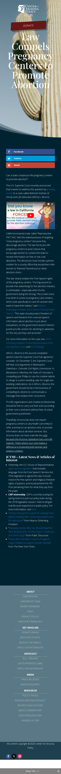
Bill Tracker (30, 658)
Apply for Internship (30, 647)
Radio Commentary (30, 710)
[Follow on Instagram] (19, 756)
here (34, 509)
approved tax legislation (20, 468)
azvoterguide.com (30, 715)
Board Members (30, 606)
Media (30, 674)
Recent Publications (30, 705)
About (31, 591)
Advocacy (30, 653)
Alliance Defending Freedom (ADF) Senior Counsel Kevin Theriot (30, 309)
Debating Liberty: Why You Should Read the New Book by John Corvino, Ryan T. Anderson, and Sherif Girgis (31, 531)
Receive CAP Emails (30, 642)
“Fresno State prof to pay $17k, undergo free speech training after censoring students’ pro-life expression (31, 517)
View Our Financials (30, 621)
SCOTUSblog (37, 346)
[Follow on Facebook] (8, 756)
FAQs (30, 611)
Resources (30, 690)
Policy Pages (30, 695)
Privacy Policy (30, 616)
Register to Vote (30, 637)
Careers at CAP (30, 720)
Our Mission (30, 596)
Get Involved (30, 627)
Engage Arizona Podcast (30, 700)
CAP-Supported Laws (30, 663)
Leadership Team (30, 601)
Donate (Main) (30, 632)
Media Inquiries (30, 684)
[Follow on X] (14, 756)
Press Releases (30, 679)
